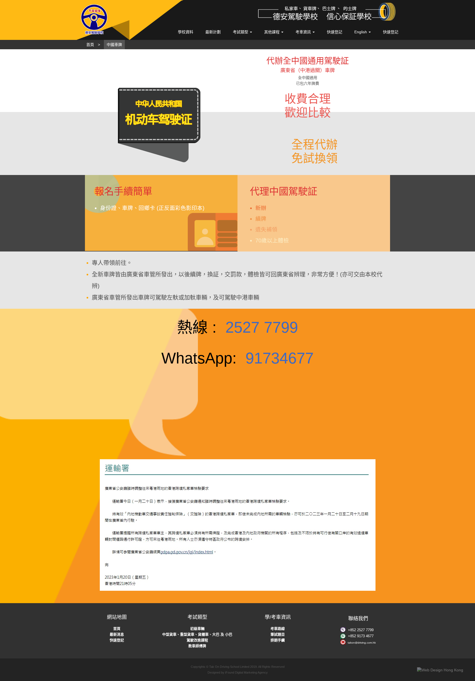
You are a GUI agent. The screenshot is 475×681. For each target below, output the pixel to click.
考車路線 (277, 629)
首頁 (116, 629)
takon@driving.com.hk (362, 642)
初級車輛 (197, 629)
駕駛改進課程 (197, 640)
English (361, 32)
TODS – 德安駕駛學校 (117, 19)
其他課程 (272, 32)
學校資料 (185, 32)
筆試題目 (277, 634)
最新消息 (117, 634)
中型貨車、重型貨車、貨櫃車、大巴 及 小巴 (197, 634)
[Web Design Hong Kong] (440, 670)
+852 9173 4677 (361, 636)
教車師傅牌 (197, 646)
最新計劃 (213, 32)
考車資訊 (304, 32)
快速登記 (334, 32)
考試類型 (241, 32)
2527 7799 (261, 327)
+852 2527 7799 (361, 630)
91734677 (279, 358)
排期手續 (277, 640)
